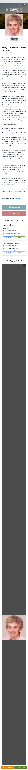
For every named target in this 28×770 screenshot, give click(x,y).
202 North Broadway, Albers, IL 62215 (14, 250)
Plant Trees (20, 237)
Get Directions (8, 237)
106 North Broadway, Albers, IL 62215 (14, 235)
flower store (17, 198)
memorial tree (18, 196)
